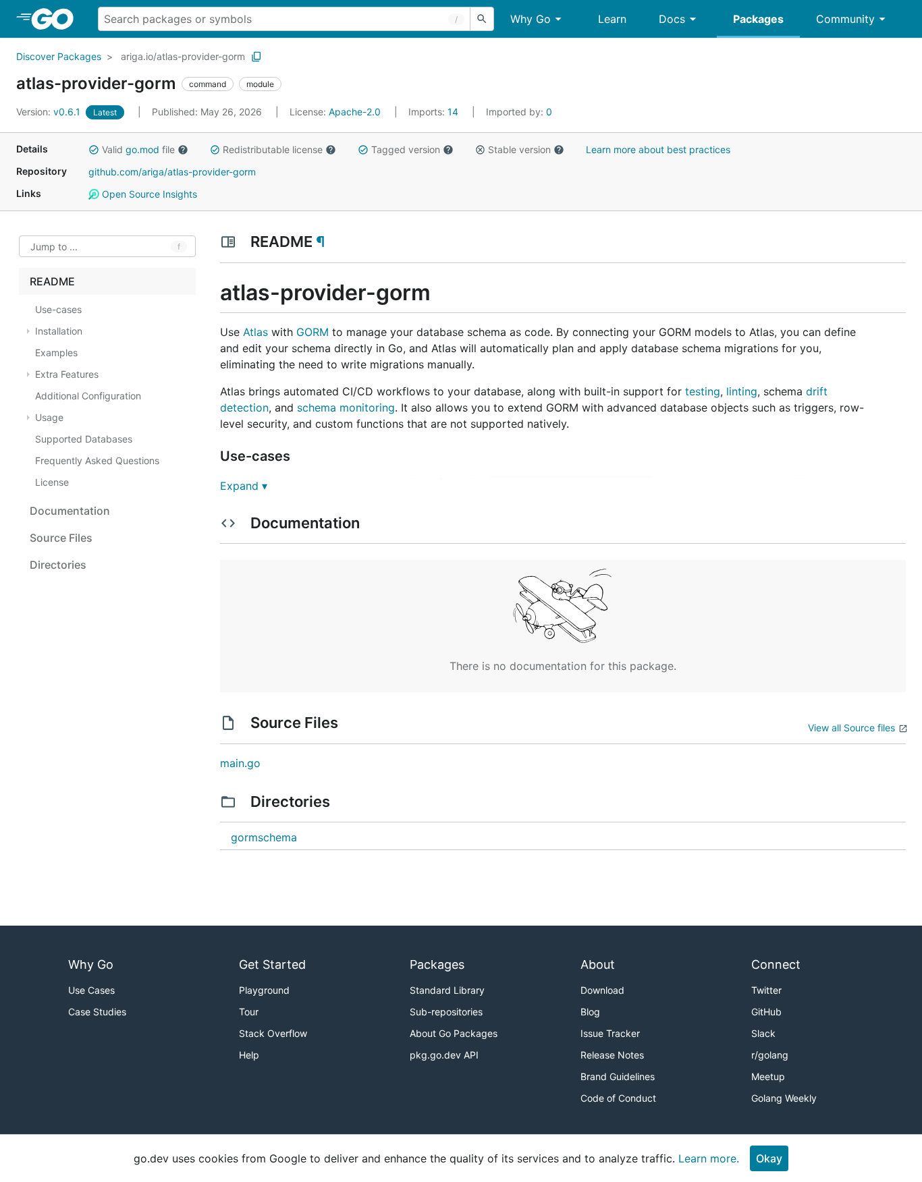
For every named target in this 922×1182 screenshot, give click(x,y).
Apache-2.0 (355, 111)
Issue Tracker (610, 1033)
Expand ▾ (243, 485)
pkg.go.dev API (444, 1055)
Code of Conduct (618, 1098)
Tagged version (406, 149)
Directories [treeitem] (58, 564)
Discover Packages (58, 56)
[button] (93, 149)
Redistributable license (272, 149)
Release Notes (612, 1055)
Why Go (530, 19)
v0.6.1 (49, 111)
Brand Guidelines (617, 1076)
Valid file (138, 149)
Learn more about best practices (658, 149)
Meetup (768, 1076)
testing (702, 391)
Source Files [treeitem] (61, 537)
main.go (240, 763)
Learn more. (708, 1158)
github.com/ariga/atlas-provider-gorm (172, 171)
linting (741, 391)
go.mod (142, 149)
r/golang (769, 1055)
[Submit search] (482, 19)
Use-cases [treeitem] (58, 309)
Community (845, 19)
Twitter (766, 990)
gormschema (264, 837)
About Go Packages (453, 1033)
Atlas (255, 332)
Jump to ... (54, 246)
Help (249, 1055)
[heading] (57, 19)
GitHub (766, 1011)
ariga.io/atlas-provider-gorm (183, 56)
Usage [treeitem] (49, 417)
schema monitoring (346, 407)
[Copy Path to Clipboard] (256, 57)
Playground (264, 990)
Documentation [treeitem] (70, 510)
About (597, 964)
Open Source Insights (148, 194)
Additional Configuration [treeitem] (88, 395)
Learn (612, 19)
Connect (776, 964)
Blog (590, 1011)
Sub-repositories (446, 1011)
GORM (312, 332)
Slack (763, 1033)
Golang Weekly (784, 1098)
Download (602, 990)
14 (434, 111)
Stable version (519, 149)
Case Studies (97, 1011)
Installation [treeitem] (58, 331)
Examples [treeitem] (56, 352)
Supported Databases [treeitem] (83, 439)
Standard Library (447, 990)
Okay (769, 1158)
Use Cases (91, 990)
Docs (672, 19)
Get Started (272, 964)
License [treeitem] (52, 482)
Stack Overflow (273, 1033)
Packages (758, 19)
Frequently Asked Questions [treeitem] (97, 460)
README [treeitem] (52, 281)
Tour (249, 1011)
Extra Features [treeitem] (67, 374)
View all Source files (851, 727)
